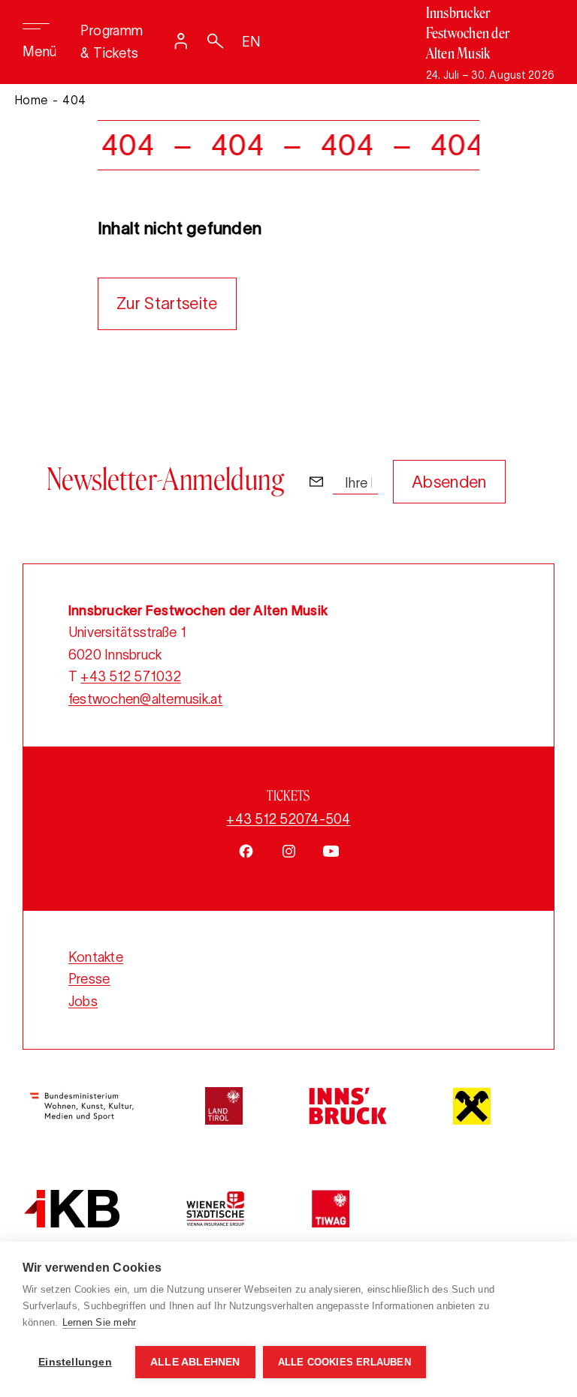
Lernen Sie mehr (99, 1322)
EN (251, 42)
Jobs (83, 1001)
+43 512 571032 (130, 676)
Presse (89, 979)
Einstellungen (75, 1362)
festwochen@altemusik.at (145, 699)
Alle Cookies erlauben (344, 1362)
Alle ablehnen (195, 1362)
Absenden (449, 482)
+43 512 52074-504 (288, 819)
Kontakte (95, 957)
